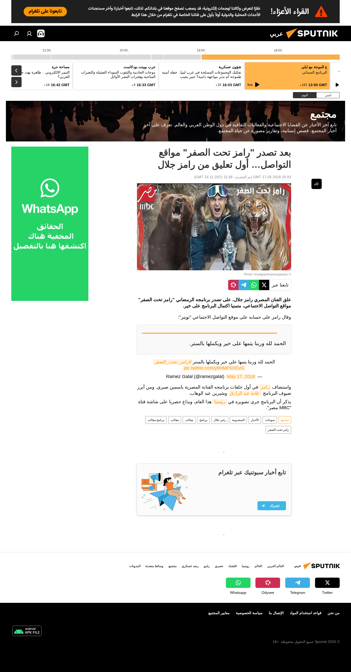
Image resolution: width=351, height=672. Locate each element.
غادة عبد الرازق (245, 393)
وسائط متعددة (154, 566)
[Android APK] (27, 631)
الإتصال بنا (276, 613)
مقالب (189, 420)
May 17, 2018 (241, 376)
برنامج (203, 420)
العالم (258, 566)
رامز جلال (220, 420)
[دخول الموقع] (29, 33)
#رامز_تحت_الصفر (172, 361)
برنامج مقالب (155, 420)
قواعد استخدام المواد (305, 613)
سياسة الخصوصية (249, 613)
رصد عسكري (190, 566)
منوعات (270, 420)
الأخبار (255, 420)
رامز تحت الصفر (278, 430)
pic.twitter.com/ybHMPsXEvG (214, 368)
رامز (265, 387)
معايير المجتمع (219, 613)
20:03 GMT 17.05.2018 (272, 177)
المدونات (135, 566)
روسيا (219, 401)
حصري (219, 566)
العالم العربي (275, 566)
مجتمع (285, 420)
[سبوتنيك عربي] (314, 40)
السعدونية (238, 420)
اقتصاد (232, 566)
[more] (316, 184)
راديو (207, 566)
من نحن (334, 613)
